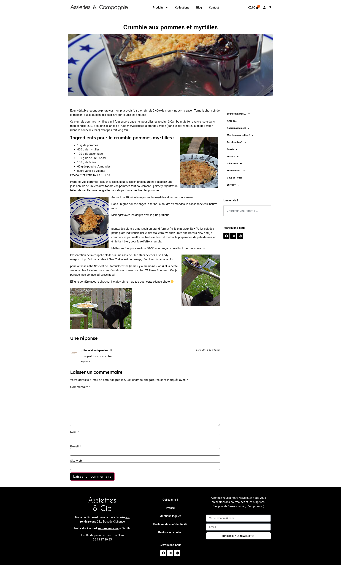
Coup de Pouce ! (235, 177)
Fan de (230, 149)
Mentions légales (170, 516)
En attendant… (234, 170)
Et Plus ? (231, 184)
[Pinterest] (240, 236)
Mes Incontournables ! (238, 135)
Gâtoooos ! (232, 163)
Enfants (231, 156)
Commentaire (80, 386)
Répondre (85, 361)
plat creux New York (189, 228)
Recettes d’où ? (234, 142)
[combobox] (247, 211)
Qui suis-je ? (170, 499)
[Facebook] (226, 236)
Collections (182, 7)
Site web (76, 460)
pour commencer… (236, 113)
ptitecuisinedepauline (94, 350)
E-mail (75, 446)
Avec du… (232, 121)
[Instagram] (233, 236)
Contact (214, 7)
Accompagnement (236, 128)
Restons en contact (170, 532)
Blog (199, 7)
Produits (158, 7)
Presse (170, 508)
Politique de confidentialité (170, 524)
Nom (74, 432)
